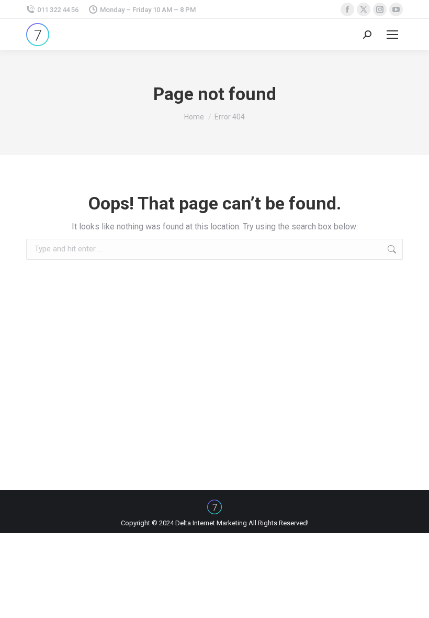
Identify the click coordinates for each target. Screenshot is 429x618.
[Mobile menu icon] (392, 34)
